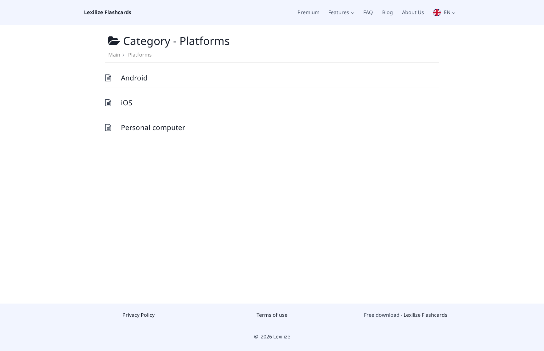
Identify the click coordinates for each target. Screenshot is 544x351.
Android (134, 78)
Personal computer (153, 127)
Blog (387, 12)
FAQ (368, 12)
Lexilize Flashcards (425, 314)
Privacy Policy (138, 314)
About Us (413, 12)
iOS (126, 102)
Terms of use (272, 314)
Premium (309, 12)
